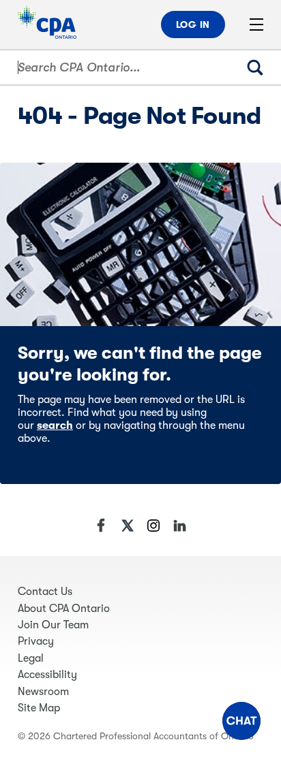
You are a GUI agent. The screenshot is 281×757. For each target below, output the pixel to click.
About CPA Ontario (64, 608)
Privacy (36, 641)
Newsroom (43, 692)
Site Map (39, 708)
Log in (193, 24)
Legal (31, 658)
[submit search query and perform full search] (261, 67)
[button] (241, 721)
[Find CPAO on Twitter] (127, 525)
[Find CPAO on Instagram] (153, 525)
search (55, 425)
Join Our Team (53, 625)
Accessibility (47, 675)
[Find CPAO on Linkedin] (179, 525)
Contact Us (45, 591)
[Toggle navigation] (256, 24)
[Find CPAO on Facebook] (101, 525)
